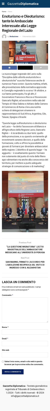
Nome (5, 327)
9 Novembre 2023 (28, 36)
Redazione (14, 36)
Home (4, 12)
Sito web (5, 350)
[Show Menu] (3, 4)
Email (5, 338)
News (10, 12)
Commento (7, 295)
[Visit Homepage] (23, 3)
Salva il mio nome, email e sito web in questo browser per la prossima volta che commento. (24, 362)
